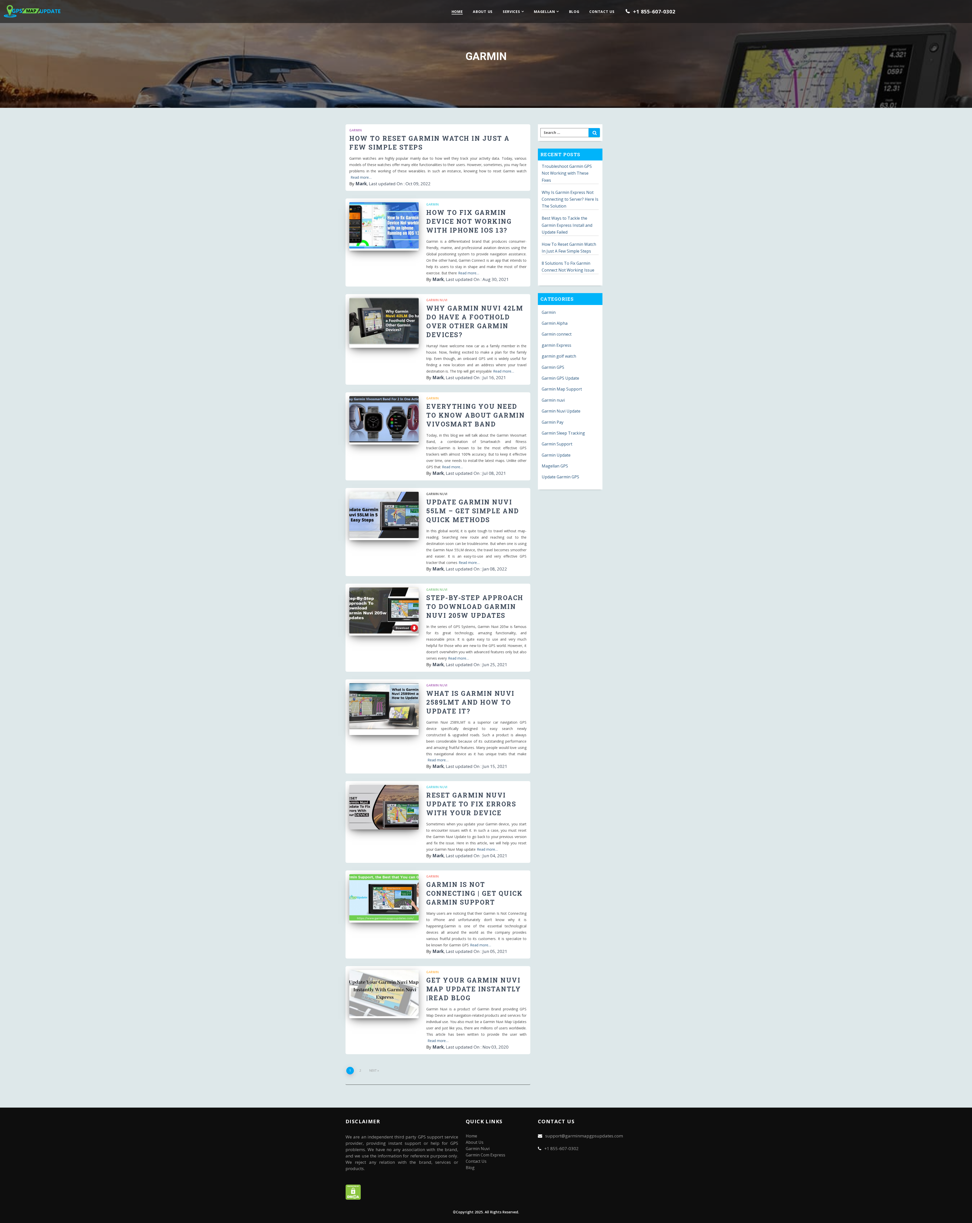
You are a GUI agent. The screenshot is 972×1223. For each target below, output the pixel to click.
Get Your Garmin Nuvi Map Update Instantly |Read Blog (473, 989)
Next (373, 1070)
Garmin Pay (552, 422)
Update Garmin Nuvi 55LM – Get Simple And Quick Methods (472, 511)
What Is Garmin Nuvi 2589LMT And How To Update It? (470, 702)
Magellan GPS (555, 466)
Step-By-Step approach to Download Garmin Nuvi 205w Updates (474, 607)
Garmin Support (557, 444)
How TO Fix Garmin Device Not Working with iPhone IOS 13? (469, 221)
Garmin (355, 130)
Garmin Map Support (562, 389)
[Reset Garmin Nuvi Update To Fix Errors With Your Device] (384, 809)
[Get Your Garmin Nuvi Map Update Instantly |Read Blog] (384, 994)
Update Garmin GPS (560, 477)
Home (457, 11)
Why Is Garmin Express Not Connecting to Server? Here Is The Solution (570, 199)
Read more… (361, 177)
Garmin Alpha (555, 323)
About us (483, 11)
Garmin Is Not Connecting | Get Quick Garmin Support (474, 893)
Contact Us (601, 11)
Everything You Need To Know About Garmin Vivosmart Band (475, 415)
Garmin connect (557, 334)
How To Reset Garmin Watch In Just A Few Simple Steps (569, 247)
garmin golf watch (559, 356)
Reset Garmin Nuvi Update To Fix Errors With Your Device (471, 804)
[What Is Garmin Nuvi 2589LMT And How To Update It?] (384, 707)
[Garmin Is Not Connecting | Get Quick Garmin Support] (384, 898)
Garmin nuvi (437, 300)
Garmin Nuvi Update (561, 411)
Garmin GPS (553, 367)
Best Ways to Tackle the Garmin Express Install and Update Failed (567, 225)
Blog (574, 11)
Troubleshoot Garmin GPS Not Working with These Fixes (567, 173)
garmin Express (556, 345)
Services (511, 11)
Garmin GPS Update (560, 378)
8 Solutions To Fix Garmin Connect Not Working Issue (568, 266)
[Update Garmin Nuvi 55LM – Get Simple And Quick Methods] (384, 516)
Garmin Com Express (485, 1155)
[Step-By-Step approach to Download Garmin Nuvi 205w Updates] (384, 611)
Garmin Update (556, 455)
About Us (474, 1142)
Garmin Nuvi (478, 1148)
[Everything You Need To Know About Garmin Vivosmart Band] (384, 420)
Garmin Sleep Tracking (563, 433)
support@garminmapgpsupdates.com (584, 1136)
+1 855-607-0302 (652, 11)
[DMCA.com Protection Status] (353, 1198)
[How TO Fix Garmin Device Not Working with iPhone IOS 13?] (384, 226)
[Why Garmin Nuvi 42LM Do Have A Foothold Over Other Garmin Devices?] (384, 322)
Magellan (544, 11)
